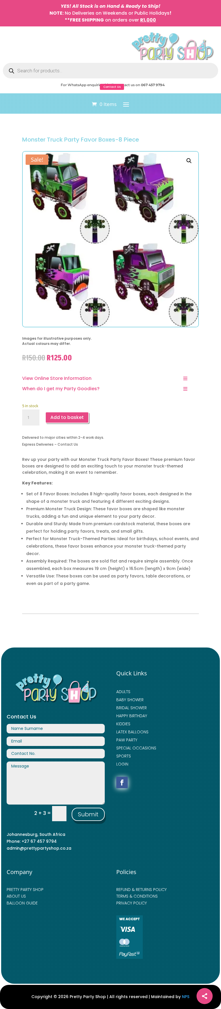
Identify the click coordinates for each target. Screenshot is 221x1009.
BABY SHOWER (130, 700)
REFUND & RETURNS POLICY (141, 889)
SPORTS (123, 756)
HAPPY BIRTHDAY (131, 716)
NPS (185, 997)
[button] (189, 161)
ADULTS (123, 692)
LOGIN (122, 764)
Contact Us (112, 87)
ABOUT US (16, 896)
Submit (88, 814)
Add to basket (67, 417)
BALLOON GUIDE (22, 903)
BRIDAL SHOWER (131, 708)
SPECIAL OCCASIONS (136, 748)
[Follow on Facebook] (122, 782)
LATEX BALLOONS (132, 732)
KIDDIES (123, 724)
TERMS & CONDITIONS (137, 896)
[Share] (205, 996)
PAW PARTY (126, 740)
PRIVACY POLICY (131, 903)
